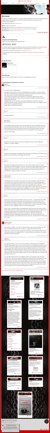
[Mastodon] (44, 429)
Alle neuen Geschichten (16, 348)
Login (30, 1)
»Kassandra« (12, 285)
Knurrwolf (14, 292)
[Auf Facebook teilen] (39, 32)
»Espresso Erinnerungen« (12, 343)
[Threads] (48, 429)
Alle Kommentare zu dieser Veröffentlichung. (13, 270)
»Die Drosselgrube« (11, 335)
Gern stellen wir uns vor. (25, 50)
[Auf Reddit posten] (42, 32)
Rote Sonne (6, 120)
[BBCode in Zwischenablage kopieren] (47, 32)
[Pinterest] (46, 429)
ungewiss (6, 238)
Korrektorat (8, 422)
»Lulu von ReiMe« (11, 340)
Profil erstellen (23, 1)
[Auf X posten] (41, 32)
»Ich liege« (12, 288)
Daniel (13, 294)
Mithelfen (29, 415)
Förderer (13, 422)
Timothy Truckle (15, 286)
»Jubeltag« (10, 338)
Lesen (20, 326)
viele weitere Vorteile (36, 48)
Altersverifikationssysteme (20, 30)
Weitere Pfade (20, 296)
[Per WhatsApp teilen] (46, 32)
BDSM (9, 421)
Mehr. (36, 27)
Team (3, 422)
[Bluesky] (41, 429)
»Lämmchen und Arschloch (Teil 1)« (16, 293)
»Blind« (11, 291)
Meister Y (6, 84)
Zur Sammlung (39, 353)
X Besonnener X (18, 23)
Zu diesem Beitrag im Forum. (42, 107)
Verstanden (10, 430)
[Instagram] (42, 429)
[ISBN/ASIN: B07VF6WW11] (35, 368)
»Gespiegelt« (10, 346)
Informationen (18, 373)
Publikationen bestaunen (37, 372)
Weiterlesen (41, 295)
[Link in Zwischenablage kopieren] (37, 32)
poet (30, 384)
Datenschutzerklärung (14, 428)
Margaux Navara (8, 222)
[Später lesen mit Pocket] (44, 32)
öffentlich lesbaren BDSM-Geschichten (33, 52)
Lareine (13, 289)
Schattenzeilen (4, 3)
